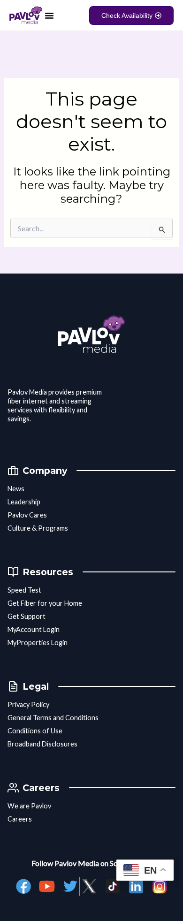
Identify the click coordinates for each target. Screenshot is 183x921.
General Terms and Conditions (53, 718)
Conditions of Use (35, 731)
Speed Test (24, 590)
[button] (49, 15)
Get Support (27, 616)
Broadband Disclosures (42, 744)
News (16, 489)
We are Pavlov (29, 806)
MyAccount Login (34, 629)
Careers (20, 819)
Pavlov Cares (27, 515)
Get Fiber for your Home (45, 603)
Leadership (24, 502)
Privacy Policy (28, 704)
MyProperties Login (38, 643)
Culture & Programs (38, 528)
